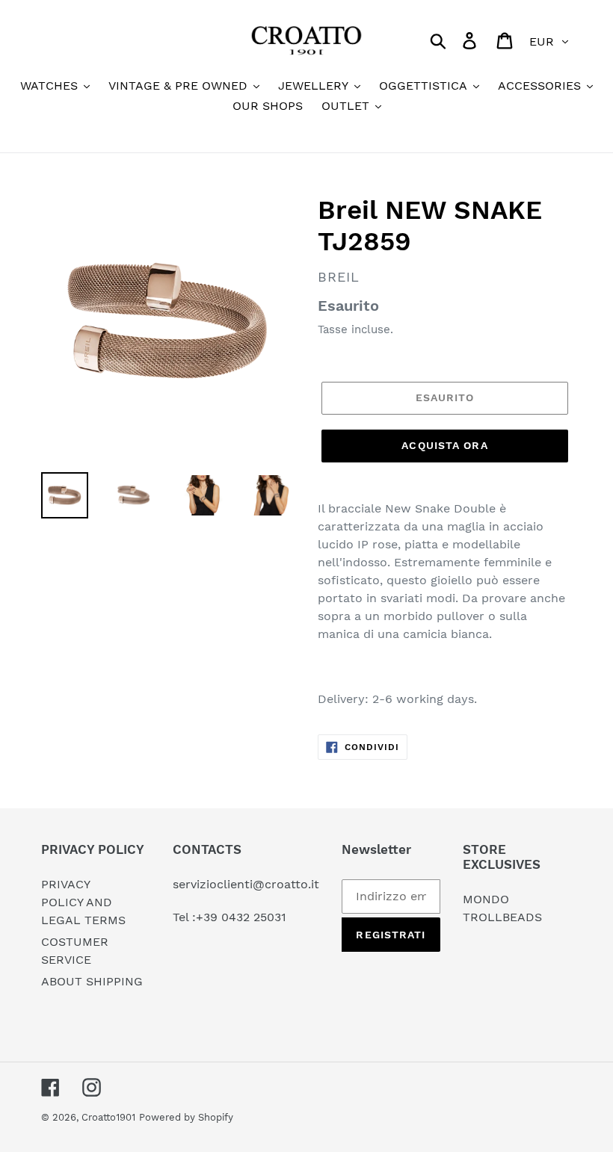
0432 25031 (253, 917)
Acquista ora (444, 445)
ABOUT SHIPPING (92, 981)
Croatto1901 (108, 1117)
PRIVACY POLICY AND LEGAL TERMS (83, 902)
